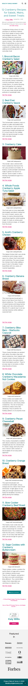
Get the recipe (7, 95)
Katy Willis (9, 20)
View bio (14, 623)
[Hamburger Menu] (25, 3)
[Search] (22, 3)
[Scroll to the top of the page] (25, 683)
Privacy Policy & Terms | (12, 681)
